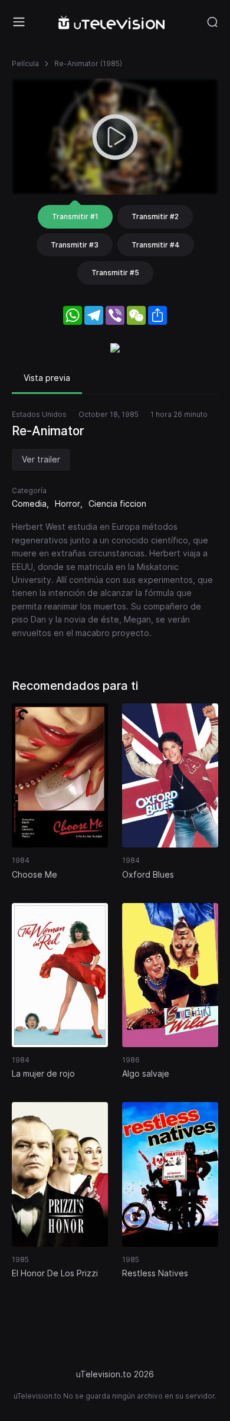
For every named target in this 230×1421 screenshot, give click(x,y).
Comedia (29, 503)
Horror (67, 503)
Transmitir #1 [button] (75, 216)
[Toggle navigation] (19, 22)
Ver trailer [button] (41, 459)
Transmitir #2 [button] (155, 216)
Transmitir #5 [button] (115, 272)
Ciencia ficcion (117, 503)
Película (25, 63)
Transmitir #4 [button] (156, 244)
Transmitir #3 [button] (74, 244)
